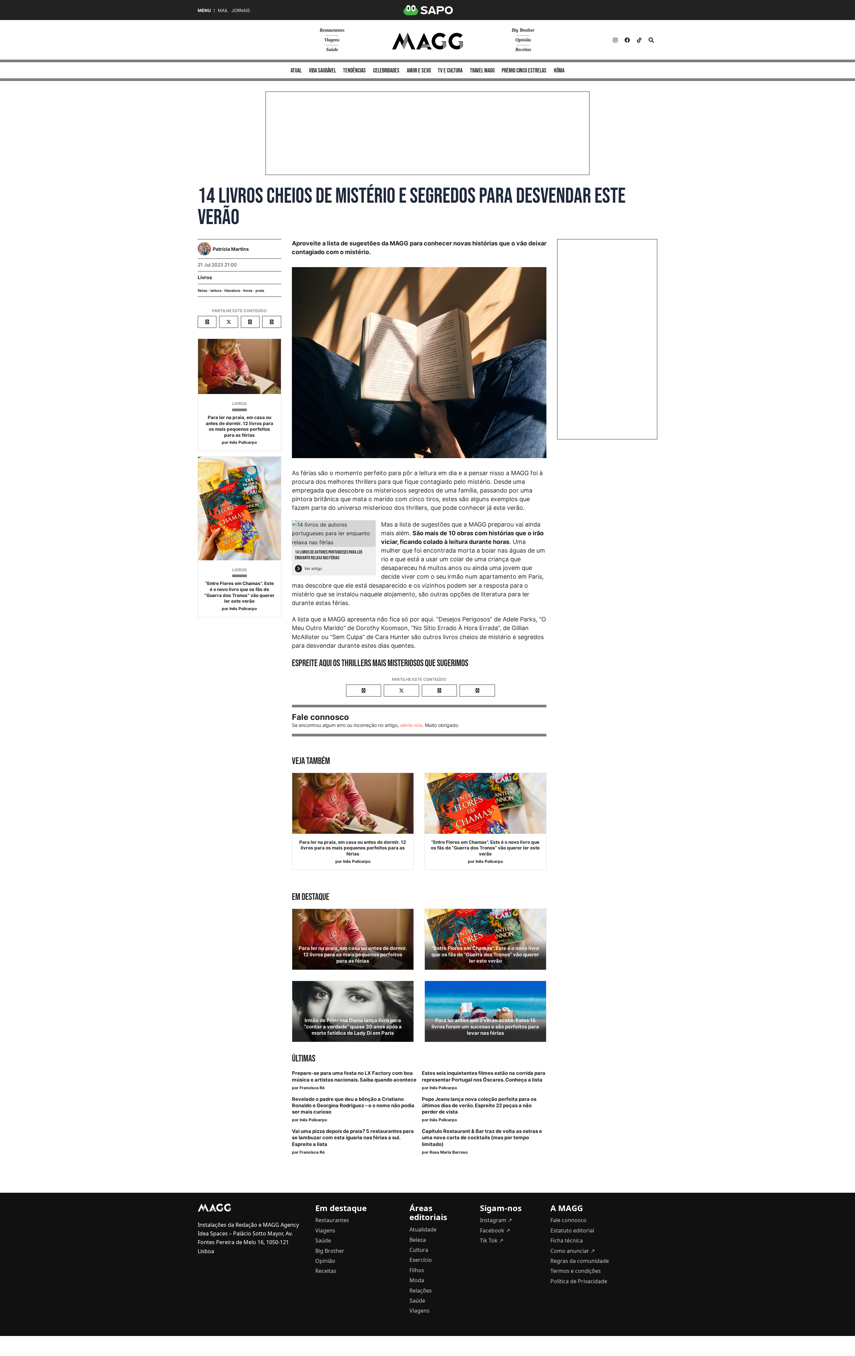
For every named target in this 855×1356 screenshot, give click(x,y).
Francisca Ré (312, 1087)
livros (247, 290)
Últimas (303, 1058)
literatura (232, 290)
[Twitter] (639, 40)
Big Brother (523, 30)
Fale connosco (568, 1220)
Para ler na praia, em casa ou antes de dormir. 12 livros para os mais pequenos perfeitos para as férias (239, 426)
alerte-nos (411, 725)
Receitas (523, 49)
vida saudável (322, 70)
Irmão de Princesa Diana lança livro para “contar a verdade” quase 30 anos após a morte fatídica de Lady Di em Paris (353, 1026)
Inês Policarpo (243, 442)
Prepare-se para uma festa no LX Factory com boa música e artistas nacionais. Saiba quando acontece (354, 1076)
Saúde (332, 49)
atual (296, 70)
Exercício (420, 1260)
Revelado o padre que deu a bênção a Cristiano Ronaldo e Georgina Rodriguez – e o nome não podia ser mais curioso (353, 1105)
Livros (205, 277)
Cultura (418, 1249)
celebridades (386, 70)
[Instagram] (615, 40)
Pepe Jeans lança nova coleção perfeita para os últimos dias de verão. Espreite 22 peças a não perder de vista (479, 1105)
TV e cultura (450, 70)
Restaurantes (332, 30)
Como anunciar (572, 1250)
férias (202, 290)
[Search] (651, 40)
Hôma (559, 70)
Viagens (331, 39)
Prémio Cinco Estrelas (524, 70)
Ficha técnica (566, 1240)
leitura (215, 290)
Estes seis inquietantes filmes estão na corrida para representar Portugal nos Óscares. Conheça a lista (483, 1076)
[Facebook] (627, 40)
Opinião (523, 39)
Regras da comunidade (579, 1261)
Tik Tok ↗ (491, 1240)
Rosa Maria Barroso (449, 1152)
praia (259, 290)
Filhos (416, 1270)
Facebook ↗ (495, 1230)
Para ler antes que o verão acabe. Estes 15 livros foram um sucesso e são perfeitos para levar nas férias (485, 1026)
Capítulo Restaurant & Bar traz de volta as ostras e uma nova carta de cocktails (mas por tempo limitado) (482, 1137)
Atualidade (423, 1229)
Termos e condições (575, 1271)
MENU (204, 10)
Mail (223, 10)
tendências (354, 70)
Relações (420, 1290)
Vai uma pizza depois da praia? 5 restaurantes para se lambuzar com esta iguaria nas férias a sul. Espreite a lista (353, 1137)
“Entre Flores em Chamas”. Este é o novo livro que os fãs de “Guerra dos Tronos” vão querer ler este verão (239, 592)
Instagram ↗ (496, 1220)
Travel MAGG (482, 70)
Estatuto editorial (572, 1230)
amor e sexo (419, 70)
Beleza (417, 1239)
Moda (416, 1280)
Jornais (240, 10)
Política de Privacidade (578, 1281)
